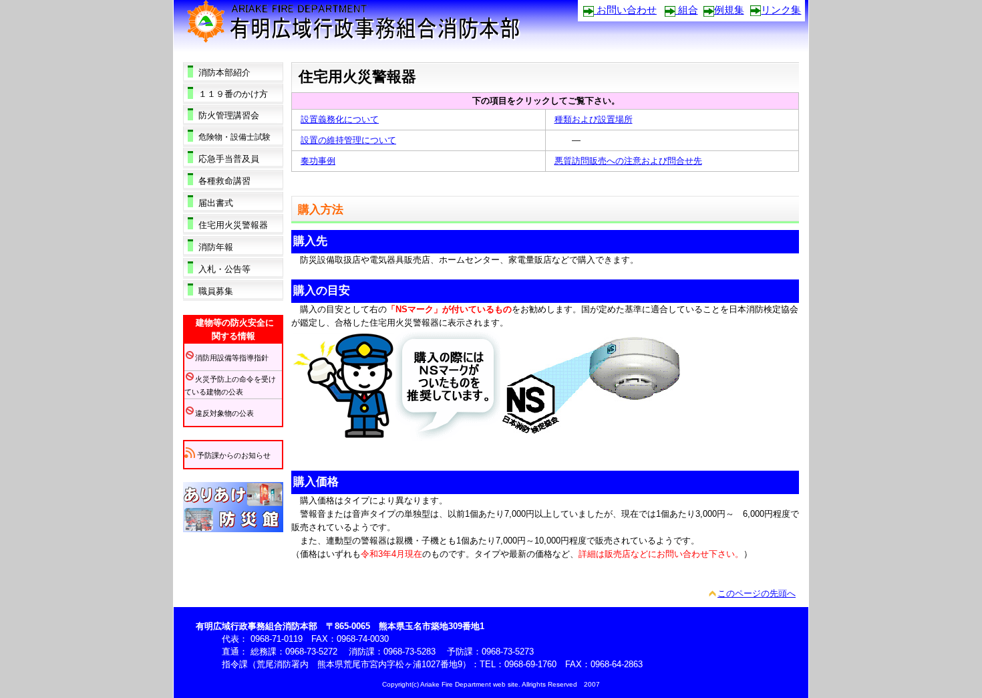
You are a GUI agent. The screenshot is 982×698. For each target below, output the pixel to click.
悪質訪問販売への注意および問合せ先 (628, 161)
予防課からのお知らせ (233, 455)
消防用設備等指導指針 (232, 358)
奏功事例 (318, 161)
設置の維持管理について (348, 140)
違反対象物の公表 (224, 413)
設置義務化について (340, 119)
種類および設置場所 (593, 119)
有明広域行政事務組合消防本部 (370, 25)
